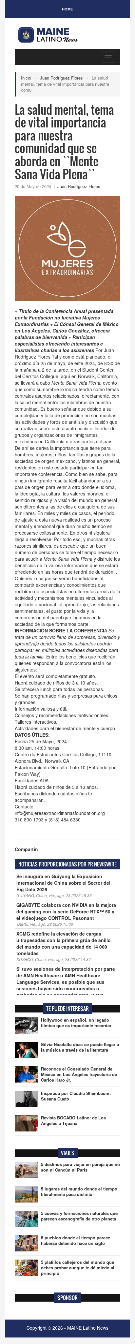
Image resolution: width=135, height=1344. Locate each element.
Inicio (26, 78)
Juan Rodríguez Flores (61, 78)
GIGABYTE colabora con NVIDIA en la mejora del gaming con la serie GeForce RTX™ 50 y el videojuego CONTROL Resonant (66, 911)
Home (67, 9)
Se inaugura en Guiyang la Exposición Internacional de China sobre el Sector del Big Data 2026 (63, 883)
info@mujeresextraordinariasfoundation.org (60, 813)
